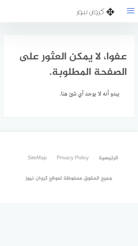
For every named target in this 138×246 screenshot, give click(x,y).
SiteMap (37, 158)
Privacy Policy (73, 158)
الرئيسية (108, 158)
